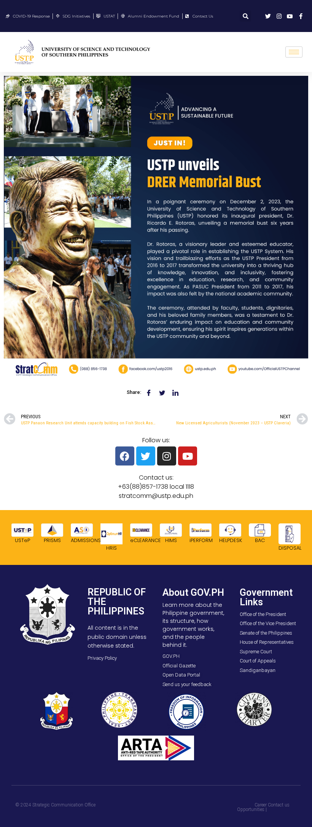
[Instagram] (166, 455)
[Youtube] (187, 455)
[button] (245, 16)
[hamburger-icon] (293, 52)
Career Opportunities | (252, 807)
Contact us (279, 805)
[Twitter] (145, 455)
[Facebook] (124, 455)
